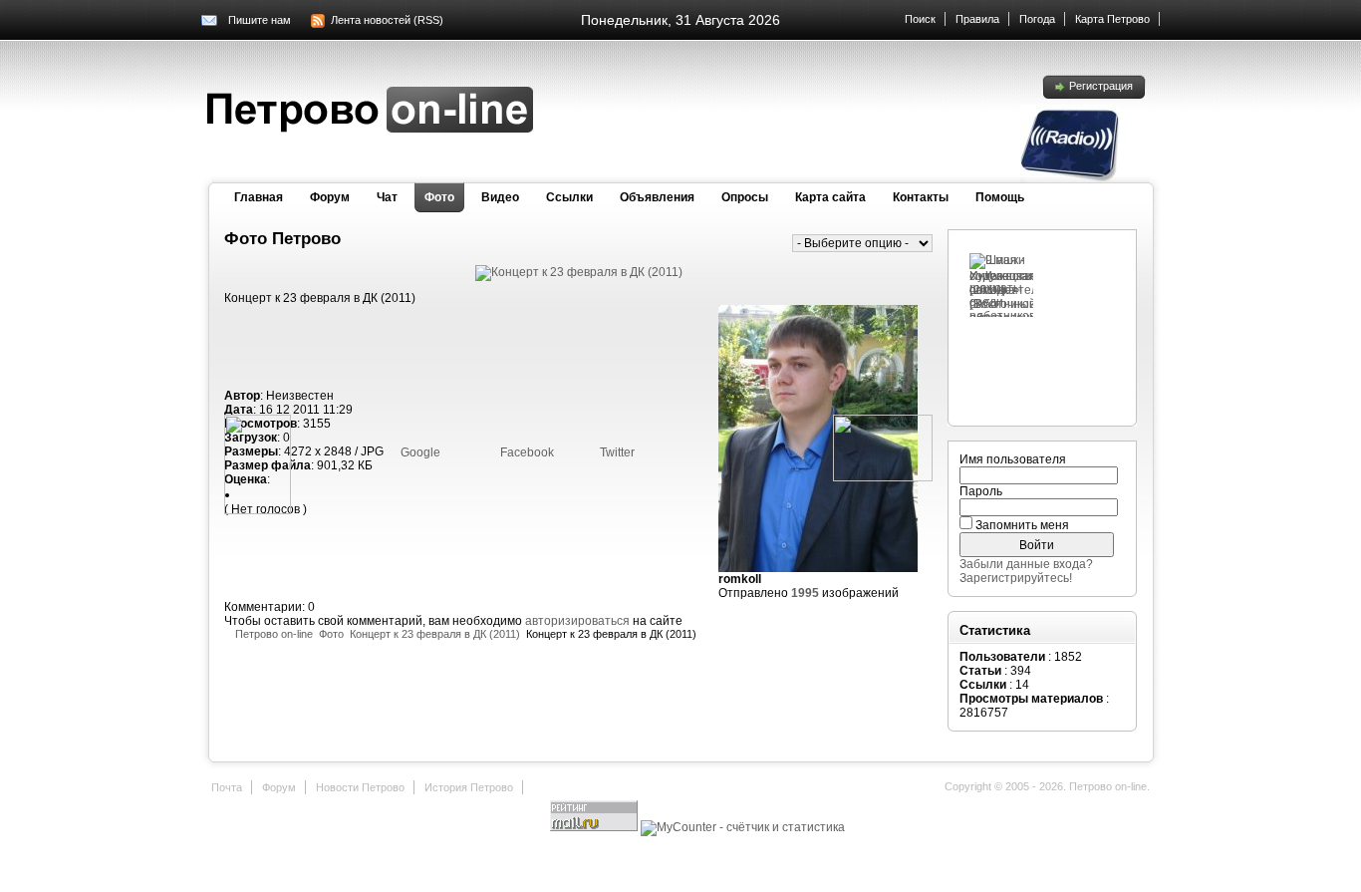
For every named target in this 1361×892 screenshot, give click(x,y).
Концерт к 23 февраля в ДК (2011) (435, 634)
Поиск (920, 19)
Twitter (616, 452)
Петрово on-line (274, 634)
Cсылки (569, 197)
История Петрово (468, 787)
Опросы (744, 197)
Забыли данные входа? (1026, 564)
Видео (500, 197)
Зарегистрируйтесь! (1015, 578)
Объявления (657, 197)
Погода (1037, 19)
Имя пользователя (1012, 459)
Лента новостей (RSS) (387, 20)
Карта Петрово (1112, 19)
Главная (258, 197)
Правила (977, 19)
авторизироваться (577, 621)
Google (419, 452)
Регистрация (1101, 86)
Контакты (921, 197)
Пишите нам (259, 20)
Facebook (525, 452)
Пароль (980, 491)
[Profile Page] (818, 568)
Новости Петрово (360, 787)
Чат (387, 197)
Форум (330, 197)
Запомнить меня (1022, 525)
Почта (226, 787)
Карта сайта (830, 197)
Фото (439, 197)
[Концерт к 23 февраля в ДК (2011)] (578, 272)
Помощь (999, 197)
